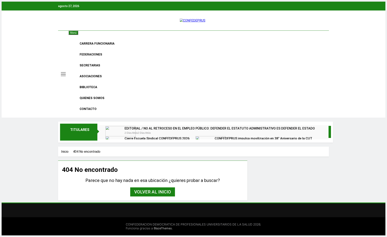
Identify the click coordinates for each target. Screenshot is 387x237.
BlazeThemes (163, 228)
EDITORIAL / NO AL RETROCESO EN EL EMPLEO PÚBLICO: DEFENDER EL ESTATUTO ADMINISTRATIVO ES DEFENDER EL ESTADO (220, 128)
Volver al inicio (152, 191)
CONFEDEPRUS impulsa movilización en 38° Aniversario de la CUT (263, 138)
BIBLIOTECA (88, 87)
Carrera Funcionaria (97, 43)
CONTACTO (88, 109)
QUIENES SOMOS (92, 98)
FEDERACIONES (91, 54)
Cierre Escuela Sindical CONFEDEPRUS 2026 (157, 138)
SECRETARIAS (90, 65)
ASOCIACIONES (91, 76)
